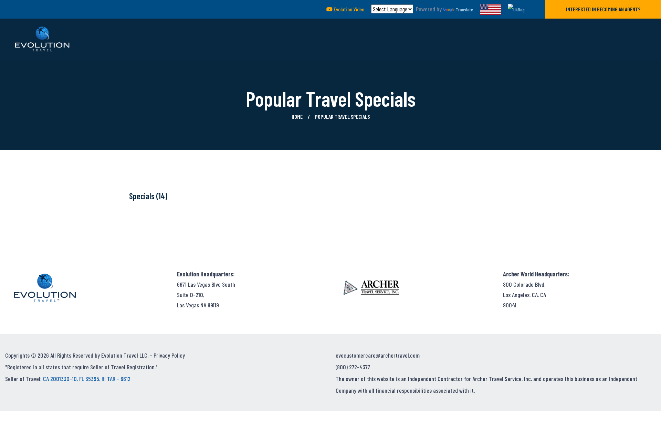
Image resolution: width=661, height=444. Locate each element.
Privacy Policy (169, 355)
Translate (464, 9)
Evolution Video (348, 9)
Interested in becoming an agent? (603, 9)
